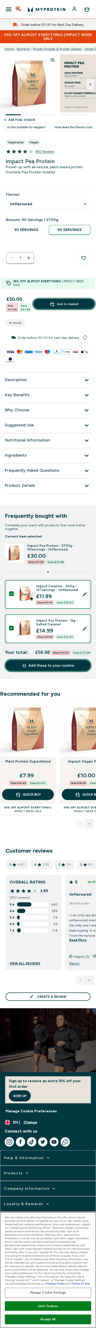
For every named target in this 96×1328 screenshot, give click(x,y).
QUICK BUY (32, 794)
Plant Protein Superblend (28, 761)
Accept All (47, 1319)
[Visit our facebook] (20, 1142)
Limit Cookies (48, 1306)
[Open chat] (65, 1142)
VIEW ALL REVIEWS (25, 963)
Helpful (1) (81, 957)
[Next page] (89, 980)
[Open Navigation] (8, 9)
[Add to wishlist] (83, 258)
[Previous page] (80, 980)
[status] (20, 258)
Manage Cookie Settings (48, 1292)
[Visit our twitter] (43, 1142)
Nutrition (23, 49)
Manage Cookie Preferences (31, 1111)
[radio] (26, 230)
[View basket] (87, 9)
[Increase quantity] (29, 258)
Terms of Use (80, 1283)
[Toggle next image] (90, 84)
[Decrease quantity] (12, 258)
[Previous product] (80, 823)
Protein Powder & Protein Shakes (57, 49)
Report (74, 963)
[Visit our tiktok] (31, 1142)
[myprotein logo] (46, 9)
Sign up (20, 1096)
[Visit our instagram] (9, 1142)
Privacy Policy (55, 1283)
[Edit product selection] (84, 594)
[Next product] (89, 823)
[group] (48, 337)
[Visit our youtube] (54, 1142)
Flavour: (13, 194)
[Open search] (19, 9)
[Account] (75, 9)
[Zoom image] (52, 60)
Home (9, 49)
